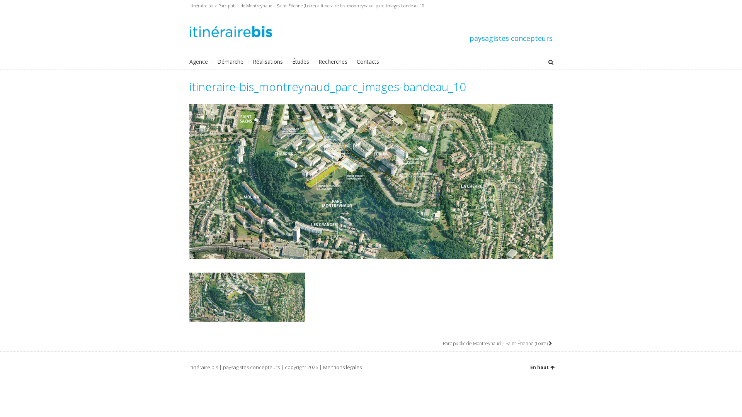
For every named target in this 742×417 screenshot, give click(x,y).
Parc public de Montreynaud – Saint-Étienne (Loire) (267, 5)
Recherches (332, 61)
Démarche (230, 61)
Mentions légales (342, 367)
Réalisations (268, 61)
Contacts (368, 61)
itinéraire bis (201, 5)
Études (300, 61)
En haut (539, 367)
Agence (198, 61)
